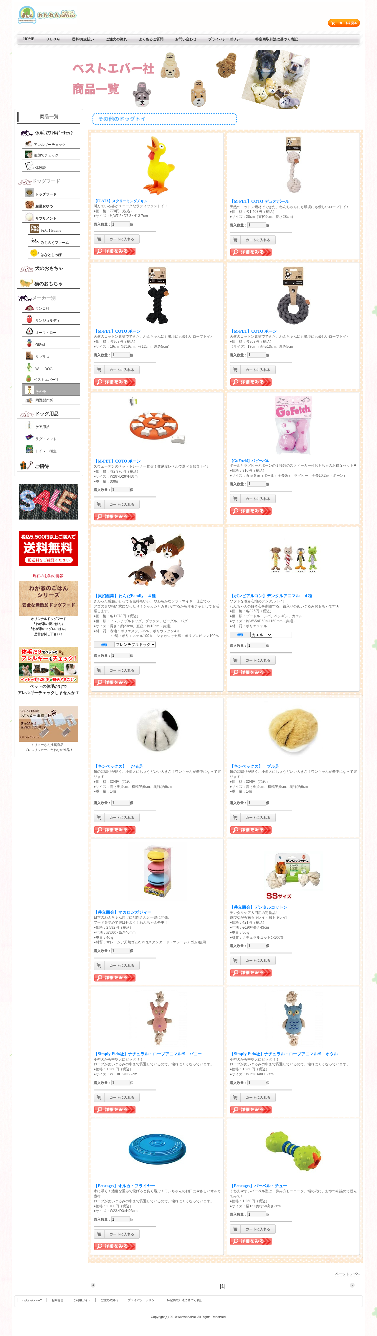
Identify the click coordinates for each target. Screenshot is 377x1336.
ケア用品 (42, 427)
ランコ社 (42, 308)
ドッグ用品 (47, 413)
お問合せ (57, 1300)
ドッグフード (46, 194)
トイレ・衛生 (46, 451)
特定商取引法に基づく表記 (276, 39)
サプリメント (46, 218)
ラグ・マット (46, 439)
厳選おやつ (44, 206)
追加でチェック (46, 155)
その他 (40, 392)
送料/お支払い (83, 39)
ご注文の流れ (116, 39)
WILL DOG (43, 369)
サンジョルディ (47, 321)
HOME (28, 39)
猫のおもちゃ (48, 283)
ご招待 (42, 466)
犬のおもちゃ (49, 268)
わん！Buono (51, 230)
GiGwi (40, 345)
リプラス (42, 357)
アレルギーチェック (50, 145)
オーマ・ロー (46, 333)
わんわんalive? (32, 1300)
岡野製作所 (44, 400)
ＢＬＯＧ (53, 39)
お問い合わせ (185, 39)
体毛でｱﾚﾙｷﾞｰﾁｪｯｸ (54, 132)
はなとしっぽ (51, 255)
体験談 (40, 168)
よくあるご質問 (151, 39)
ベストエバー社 (46, 380)
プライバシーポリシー (226, 39)
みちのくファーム (55, 243)
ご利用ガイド (82, 1300)
